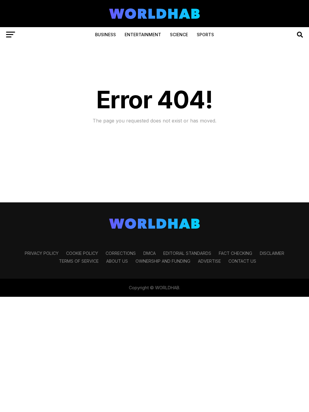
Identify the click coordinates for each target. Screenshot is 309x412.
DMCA (149, 253)
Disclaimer (272, 253)
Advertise (209, 261)
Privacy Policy (42, 253)
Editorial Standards (187, 253)
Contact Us (242, 261)
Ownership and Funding (162, 261)
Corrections (121, 253)
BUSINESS (105, 34)
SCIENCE (179, 34)
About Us (117, 261)
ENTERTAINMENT (143, 34)
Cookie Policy (82, 253)
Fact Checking (235, 253)
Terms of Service (79, 261)
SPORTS (205, 34)
